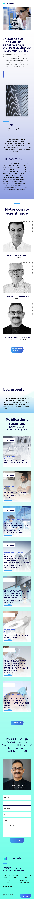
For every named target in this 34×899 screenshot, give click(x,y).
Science (6, 878)
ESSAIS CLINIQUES (25, 895)
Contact (15, 878)
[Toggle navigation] (30, 3)
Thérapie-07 (26, 875)
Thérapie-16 (26, 878)
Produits (15, 875)
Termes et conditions (7, 881)
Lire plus (8, 465)
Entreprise (7, 875)
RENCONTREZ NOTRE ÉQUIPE (17, 349)
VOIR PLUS (17, 722)
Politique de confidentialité (25, 881)
